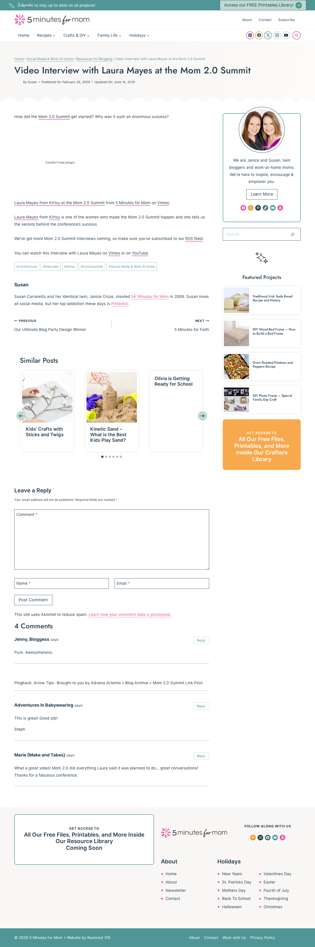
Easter (269, 882)
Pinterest (119, 303)
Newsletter (176, 890)
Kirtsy (54, 217)
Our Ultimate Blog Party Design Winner (50, 325)
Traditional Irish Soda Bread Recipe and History (272, 298)
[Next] (202, 416)
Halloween (232, 907)
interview (51, 266)
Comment (27, 514)
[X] (268, 35)
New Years (232, 873)
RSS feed (194, 238)
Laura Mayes (26, 217)
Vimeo (163, 202)
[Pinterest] (250, 35)
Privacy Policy (262, 937)
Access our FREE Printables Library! (259, 5)
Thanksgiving (276, 898)
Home (23, 35)
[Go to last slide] (21, 416)
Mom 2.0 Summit (54, 116)
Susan (32, 82)
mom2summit (92, 266)
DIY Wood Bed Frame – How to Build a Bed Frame (274, 331)
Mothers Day (234, 890)
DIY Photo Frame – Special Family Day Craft (272, 397)
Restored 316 (98, 937)
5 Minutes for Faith (191, 325)
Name (23, 583)
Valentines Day (277, 873)
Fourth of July (276, 890)
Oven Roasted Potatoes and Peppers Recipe (273, 364)
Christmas (273, 907)
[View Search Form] (296, 35)
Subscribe (286, 20)
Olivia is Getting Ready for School (174, 381)
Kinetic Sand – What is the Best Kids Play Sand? (108, 434)
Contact (265, 20)
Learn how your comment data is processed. (130, 614)
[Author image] (17, 82)
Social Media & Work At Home (132, 266)
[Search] (293, 234)
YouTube (140, 253)
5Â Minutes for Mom (150, 296)
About (247, 20)
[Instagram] (277, 35)
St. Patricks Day (236, 882)
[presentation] (47, 397)
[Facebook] (259, 35)
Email (123, 583)
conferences (26, 266)
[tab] (102, 457)
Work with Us (234, 937)
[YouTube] (286, 35)
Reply (201, 640)
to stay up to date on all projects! (56, 5)
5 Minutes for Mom (133, 202)
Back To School (236, 898)
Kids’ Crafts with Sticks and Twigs (45, 431)
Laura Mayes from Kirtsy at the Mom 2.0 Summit (59, 202)
